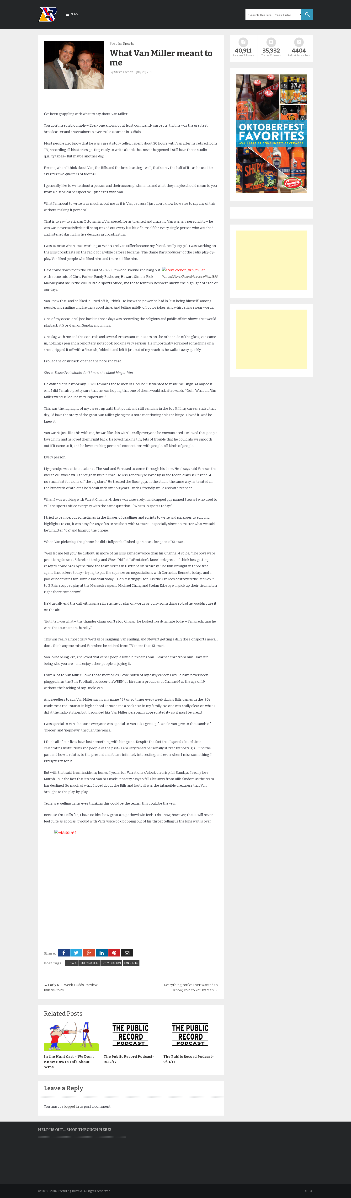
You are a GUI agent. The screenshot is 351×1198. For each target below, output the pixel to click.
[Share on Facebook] (64, 952)
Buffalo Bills (89, 963)
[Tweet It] (76, 952)
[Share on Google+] (89, 952)
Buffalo (71, 963)
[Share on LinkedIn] (102, 952)
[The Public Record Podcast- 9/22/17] (131, 1050)
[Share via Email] (127, 952)
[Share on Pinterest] (114, 952)
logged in (71, 1107)
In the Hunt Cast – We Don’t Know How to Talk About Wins (69, 1061)
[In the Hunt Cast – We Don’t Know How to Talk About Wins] (71, 1050)
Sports (128, 44)
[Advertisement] (271, 260)
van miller (131, 963)
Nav (74, 14)
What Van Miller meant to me (161, 58)
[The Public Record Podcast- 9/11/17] (190, 1050)
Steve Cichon (111, 963)
